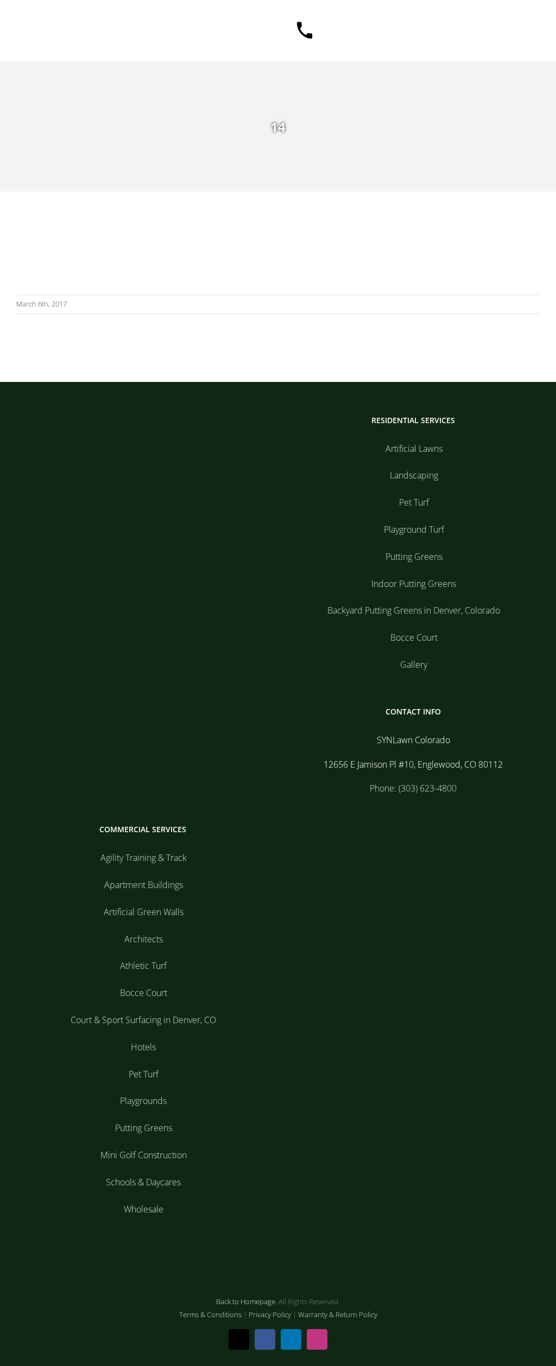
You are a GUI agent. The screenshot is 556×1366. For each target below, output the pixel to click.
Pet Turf (414, 502)
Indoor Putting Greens (413, 584)
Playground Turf (414, 529)
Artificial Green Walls (144, 912)
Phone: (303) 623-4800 (413, 788)
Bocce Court (414, 637)
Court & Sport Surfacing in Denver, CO (143, 1020)
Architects (143, 939)
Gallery (413, 665)
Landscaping (414, 475)
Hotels (143, 1047)
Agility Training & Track (143, 858)
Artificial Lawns (414, 449)
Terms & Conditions (210, 1314)
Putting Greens (414, 557)
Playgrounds (143, 1101)
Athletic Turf (143, 966)
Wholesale (143, 1209)
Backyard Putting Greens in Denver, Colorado (413, 610)
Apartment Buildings (143, 885)
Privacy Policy (270, 1314)
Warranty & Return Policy (337, 1314)
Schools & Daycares (143, 1182)
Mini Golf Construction (143, 1155)
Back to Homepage (245, 1301)
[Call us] (305, 30)
